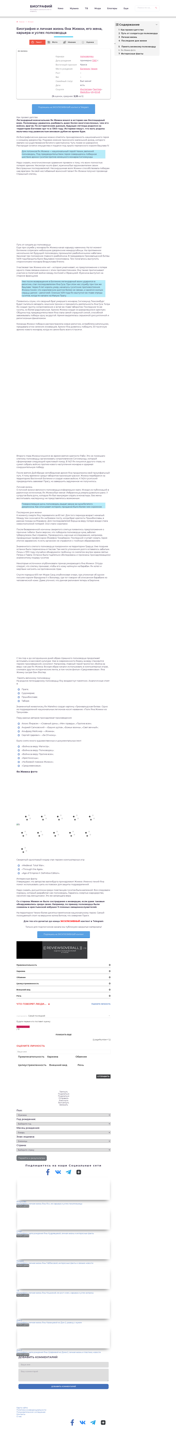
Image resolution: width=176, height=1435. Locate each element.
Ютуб (97, 92)
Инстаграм (86, 89)
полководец (87, 56)
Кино (60, 8)
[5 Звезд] (50, 96)
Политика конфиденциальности (31, 1410)
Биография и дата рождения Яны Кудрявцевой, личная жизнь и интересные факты (55, 1233)
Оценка (90, 42)
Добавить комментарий (63, 1386)
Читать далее (22, 1206)
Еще (126, 8)
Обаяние (81, 1056)
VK (92, 92)
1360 (94, 60)
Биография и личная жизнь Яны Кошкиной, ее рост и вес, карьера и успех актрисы (55, 1293)
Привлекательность (31, 1056)
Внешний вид (58, 1065)
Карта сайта (22, 1408)
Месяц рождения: (28, 1128)
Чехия (94, 69)
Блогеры (112, 8)
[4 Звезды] (49, 96)
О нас (19, 1416)
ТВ (86, 8)
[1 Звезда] (44, 96)
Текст (39, 42)
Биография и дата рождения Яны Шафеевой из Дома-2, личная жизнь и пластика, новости (58, 1352)
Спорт (19, 1231)
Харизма (52, 1056)
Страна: (21, 1145)
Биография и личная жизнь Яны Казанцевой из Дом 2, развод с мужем (49, 1322)
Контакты (20, 1414)
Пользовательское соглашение (30, 1412)
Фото (54, 42)
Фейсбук (85, 92)
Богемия (85, 69)
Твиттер (97, 89)
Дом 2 (19, 1320)
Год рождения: (26, 1119)
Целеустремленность (32, 1065)
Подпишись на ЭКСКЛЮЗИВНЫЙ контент (64, 934)
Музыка (74, 8)
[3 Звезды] (47, 96)
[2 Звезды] (46, 96)
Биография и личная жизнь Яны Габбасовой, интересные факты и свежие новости (54, 1263)
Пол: (19, 1110)
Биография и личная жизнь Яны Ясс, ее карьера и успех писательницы (49, 1204)
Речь (81, 1065)
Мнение (72, 42)
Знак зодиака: (25, 1136)
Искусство (21, 1201)
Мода (97, 8)
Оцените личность (101, 1004)
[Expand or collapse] (156, 25)
